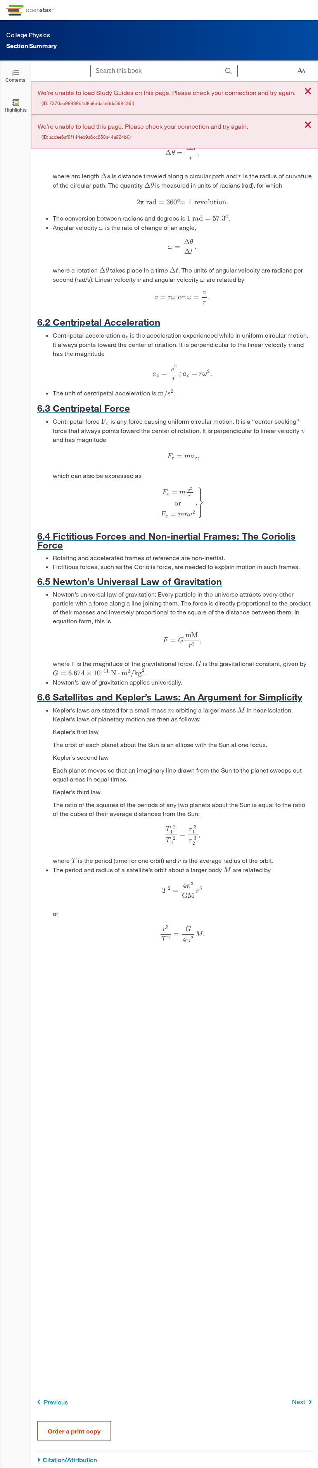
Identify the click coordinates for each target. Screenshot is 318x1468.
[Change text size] (301, 71)
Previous (56, 1402)
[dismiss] (307, 92)
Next (298, 1401)
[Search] (228, 71)
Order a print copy (74, 1431)
